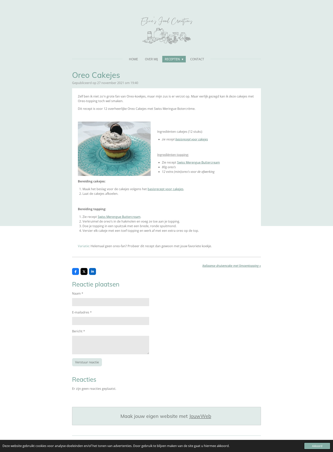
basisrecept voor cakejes (165, 189)
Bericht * (78, 331)
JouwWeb (200, 416)
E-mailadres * (82, 312)
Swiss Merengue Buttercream (198, 162)
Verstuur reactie (87, 362)
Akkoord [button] (317, 446)
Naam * (77, 293)
